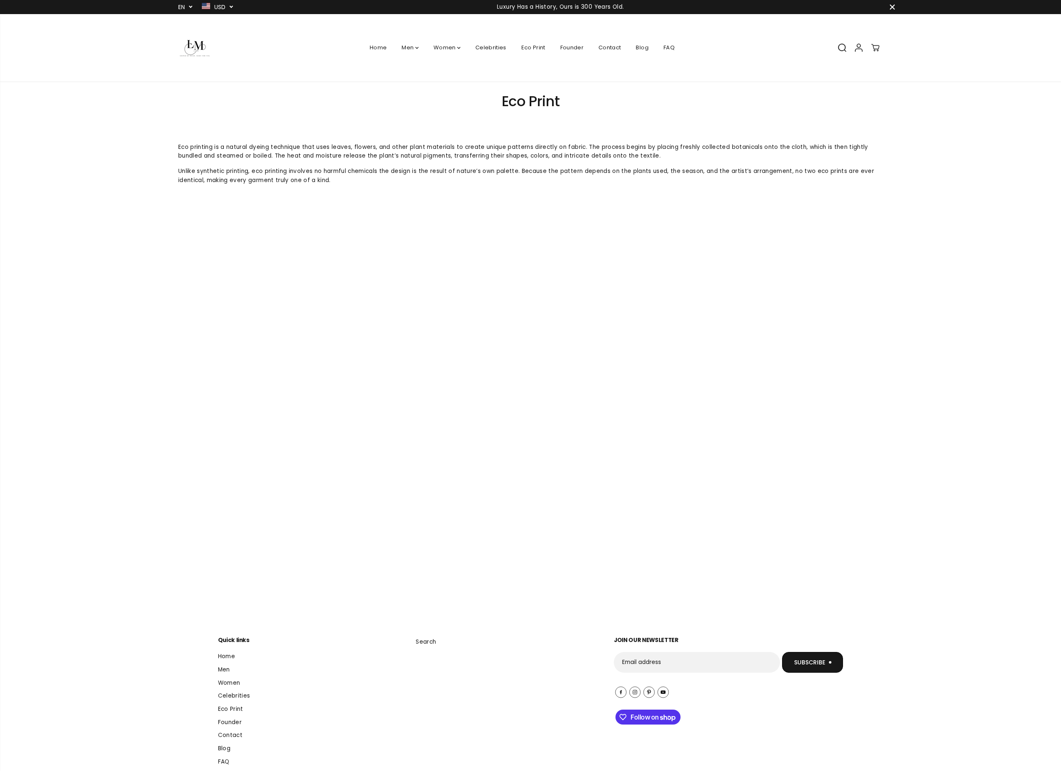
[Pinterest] (649, 692)
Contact (609, 47)
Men (408, 47)
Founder (572, 47)
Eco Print (533, 47)
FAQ (669, 47)
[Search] (842, 47)
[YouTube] (663, 692)
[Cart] (875, 47)
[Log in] (858, 47)
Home (378, 47)
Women (445, 47)
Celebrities (490, 47)
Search (426, 642)
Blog (642, 47)
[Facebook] (621, 692)
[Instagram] (635, 692)
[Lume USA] (194, 47)
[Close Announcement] (892, 7)
